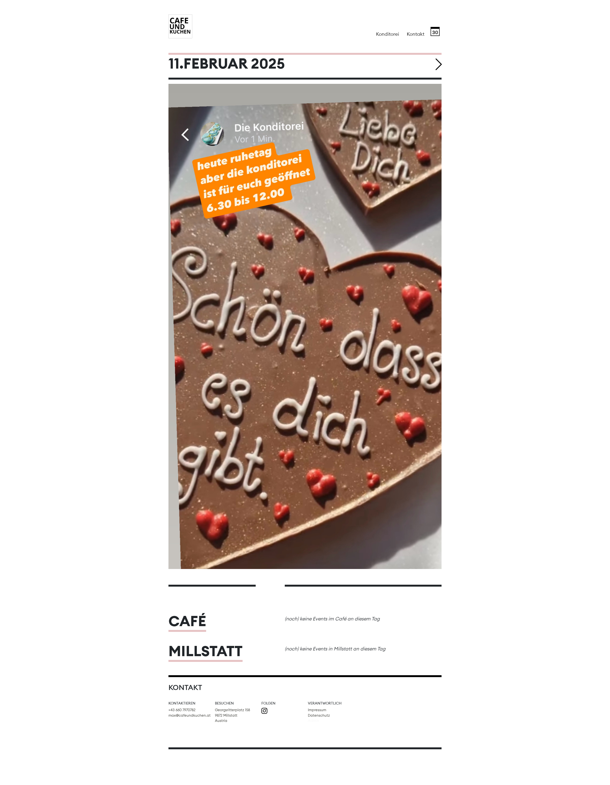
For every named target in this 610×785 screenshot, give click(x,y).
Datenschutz (319, 715)
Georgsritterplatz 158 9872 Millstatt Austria (232, 715)
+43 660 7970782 (181, 710)
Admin (313, 720)
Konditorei (387, 34)
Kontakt (415, 34)
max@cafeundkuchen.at (189, 715)
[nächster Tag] (439, 64)
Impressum (317, 710)
